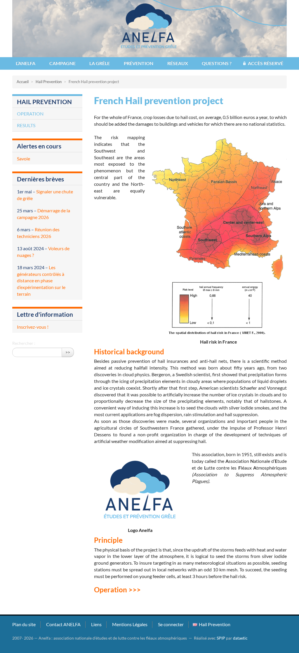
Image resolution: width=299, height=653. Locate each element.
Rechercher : (23, 343)
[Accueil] (149, 28)
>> (67, 352)
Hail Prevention (49, 81)
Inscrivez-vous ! (32, 327)
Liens (96, 624)
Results (26, 125)
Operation (30, 113)
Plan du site (24, 624)
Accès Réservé (265, 63)
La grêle (99, 63)
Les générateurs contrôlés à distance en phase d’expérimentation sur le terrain (41, 281)
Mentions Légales (129, 624)
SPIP (221, 638)
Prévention (138, 63)
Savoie (23, 158)
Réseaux (177, 63)
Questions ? (217, 63)
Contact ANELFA (63, 624)
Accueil (23, 81)
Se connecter (171, 624)
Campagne (62, 63)
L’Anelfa (25, 63)
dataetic (240, 638)
